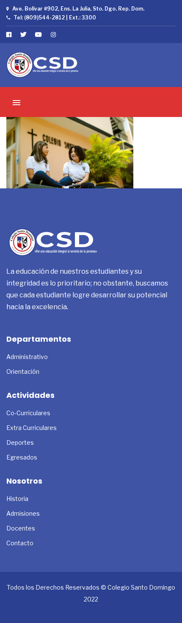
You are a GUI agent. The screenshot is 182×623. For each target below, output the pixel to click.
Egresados (21, 457)
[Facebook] (9, 34)
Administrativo (27, 356)
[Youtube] (38, 34)
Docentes (20, 528)
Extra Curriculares (31, 427)
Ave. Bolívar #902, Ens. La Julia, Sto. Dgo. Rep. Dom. (78, 8)
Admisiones (23, 513)
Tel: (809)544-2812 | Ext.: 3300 (55, 17)
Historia (17, 498)
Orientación (22, 371)
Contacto (19, 543)
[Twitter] (23, 34)
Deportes (20, 442)
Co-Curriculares (28, 412)
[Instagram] (53, 34)
